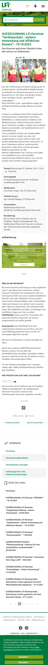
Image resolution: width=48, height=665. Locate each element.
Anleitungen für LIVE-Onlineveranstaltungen (16, 473)
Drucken (31, 416)
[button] (24, 407)
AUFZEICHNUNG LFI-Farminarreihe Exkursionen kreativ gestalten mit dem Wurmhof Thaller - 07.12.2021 (23, 594)
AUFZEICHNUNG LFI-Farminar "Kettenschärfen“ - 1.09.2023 (19, 533)
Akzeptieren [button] (24, 265)
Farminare (10, 450)
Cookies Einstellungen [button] (24, 260)
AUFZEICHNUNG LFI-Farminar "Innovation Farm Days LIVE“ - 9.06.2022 (25, 558)
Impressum (14, 633)
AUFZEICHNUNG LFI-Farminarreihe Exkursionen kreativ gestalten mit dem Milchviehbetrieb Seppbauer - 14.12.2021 (24, 582)
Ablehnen (23, 657)
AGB (22, 633)
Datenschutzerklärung (10, 253)
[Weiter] (32, 603)
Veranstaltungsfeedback (17, 457)
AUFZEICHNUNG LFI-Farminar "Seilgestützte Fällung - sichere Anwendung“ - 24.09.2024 (20, 510)
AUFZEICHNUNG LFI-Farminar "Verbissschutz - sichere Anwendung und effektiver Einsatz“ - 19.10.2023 (24, 522)
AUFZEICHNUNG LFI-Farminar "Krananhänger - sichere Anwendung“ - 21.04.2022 (23, 569)
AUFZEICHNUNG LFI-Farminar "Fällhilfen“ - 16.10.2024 (25, 499)
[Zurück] (15, 603)
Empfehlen (20, 416)
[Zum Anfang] (11, 603)
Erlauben (23, 662)
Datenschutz (31, 633)
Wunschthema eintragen (17, 464)
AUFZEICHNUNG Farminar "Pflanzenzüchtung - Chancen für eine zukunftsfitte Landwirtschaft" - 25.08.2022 (23, 545)
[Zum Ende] (36, 603)
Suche (40, 19)
